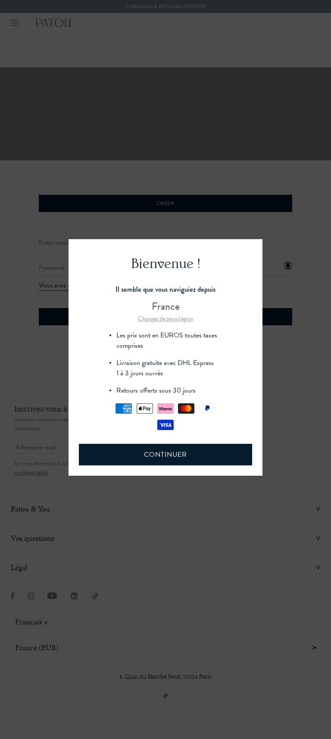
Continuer (165, 454)
